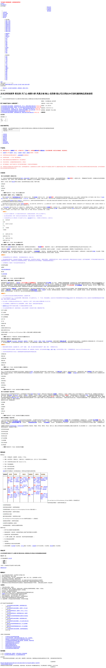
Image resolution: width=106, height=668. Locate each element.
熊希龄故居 (20, 341)
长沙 (6, 39)
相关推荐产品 (6, 143)
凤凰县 (35, 291)
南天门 (31, 372)
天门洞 (45, 285)
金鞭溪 (27, 152)
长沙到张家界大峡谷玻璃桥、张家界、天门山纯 (17, 608)
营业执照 (29, 662)
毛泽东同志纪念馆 (32, 422)
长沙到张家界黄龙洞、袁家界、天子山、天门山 (17, 610)
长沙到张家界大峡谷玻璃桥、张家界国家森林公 (17, 628)
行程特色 (5, 134)
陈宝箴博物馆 (49, 341)
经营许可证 (24, 662)
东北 (6, 79)
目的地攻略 (5, 141)
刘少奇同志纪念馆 (17, 421)
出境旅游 (5, 12)
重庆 (6, 74)
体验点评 (5, 139)
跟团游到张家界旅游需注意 (11, 645)
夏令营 (4, 17)
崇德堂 (43, 341)
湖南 (73, 208)
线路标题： (5, 128)
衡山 (6, 41)
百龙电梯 (35, 197)
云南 (6, 61)
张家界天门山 (5, 305)
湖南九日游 (7, 31)
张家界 (6, 34)
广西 (6, 60)
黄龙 (69, 178)
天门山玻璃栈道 (78, 285)
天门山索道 (48, 282)
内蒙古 (6, 67)
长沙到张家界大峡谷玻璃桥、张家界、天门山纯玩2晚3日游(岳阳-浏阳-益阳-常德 (18, 107)
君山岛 (16, 395)
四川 (6, 62)
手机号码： (5, 130)
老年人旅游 (5, 13)
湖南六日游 (7, 27)
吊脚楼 (93, 251)
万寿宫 (39, 341)
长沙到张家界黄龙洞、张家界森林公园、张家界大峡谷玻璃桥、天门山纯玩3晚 (18, 109)
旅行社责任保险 (18, 662)
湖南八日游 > (25, 88)
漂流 (6, 52)
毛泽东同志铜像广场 (16, 422)
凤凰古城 (7, 36)
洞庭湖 (10, 395)
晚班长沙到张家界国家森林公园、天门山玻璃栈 (17, 623)
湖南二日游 (7, 22)
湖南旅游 (49, 9)
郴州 (6, 48)
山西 (6, 70)
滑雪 (6, 45)
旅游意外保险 (12, 662)
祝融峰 (69, 372)
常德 (6, 50)
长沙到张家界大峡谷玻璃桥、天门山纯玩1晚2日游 (17, 620)
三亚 (19, 84)
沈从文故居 (14, 341)
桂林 (23, 84)
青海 (6, 77)
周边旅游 (49, 8)
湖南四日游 (7, 24)
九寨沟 (25, 84)
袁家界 (11, 152)
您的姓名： (5, 129)
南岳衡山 (90, 371)
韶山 (6, 38)
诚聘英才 (33, 662)
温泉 (6, 43)
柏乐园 (6, 47)
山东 (6, 65)
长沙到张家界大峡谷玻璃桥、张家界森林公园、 (17, 605)
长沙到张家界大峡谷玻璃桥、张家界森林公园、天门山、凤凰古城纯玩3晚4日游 (18, 105)
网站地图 (7, 662)
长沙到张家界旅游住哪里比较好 (12, 648)
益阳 (22, 178)
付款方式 (11, 664)
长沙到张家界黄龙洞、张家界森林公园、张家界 (17, 613)
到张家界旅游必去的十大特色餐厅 (12, 641)
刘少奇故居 (65, 421)
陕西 (6, 71)
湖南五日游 (7, 26)
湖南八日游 (7, 29)
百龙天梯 (29, 217)
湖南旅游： (7, 33)
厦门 (21, 84)
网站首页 (49, 7)
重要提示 (5, 140)
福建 (6, 66)
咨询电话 (5, 138)
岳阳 (6, 42)
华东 (6, 78)
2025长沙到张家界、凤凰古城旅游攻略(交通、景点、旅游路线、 (19, 637)
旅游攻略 (5, 14)
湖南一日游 (7, 20)
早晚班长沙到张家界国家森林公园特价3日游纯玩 (17, 615)
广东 (6, 64)
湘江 (27, 395)
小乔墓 (86, 395)
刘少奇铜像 (95, 419)
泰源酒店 (17, 481)
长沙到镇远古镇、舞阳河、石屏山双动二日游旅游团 (15, 653)
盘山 (68, 297)
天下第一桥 (26, 198)
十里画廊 (20, 152)
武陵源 (11, 200)
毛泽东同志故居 (13, 425)
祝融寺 (75, 372)
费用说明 (5, 136)
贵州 (6, 75)
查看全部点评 (3, 567)
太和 (18, 493)
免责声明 (38, 662)
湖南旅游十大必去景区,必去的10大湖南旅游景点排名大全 (17, 639)
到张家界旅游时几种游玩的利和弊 (12, 646)
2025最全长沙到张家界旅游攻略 (12, 636)
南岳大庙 (60, 371)
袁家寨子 (12, 150)
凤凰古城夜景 (34, 289)
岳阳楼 (54, 393)
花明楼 (66, 419)
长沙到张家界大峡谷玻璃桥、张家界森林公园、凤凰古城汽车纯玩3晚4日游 (17, 112)
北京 (6, 56)
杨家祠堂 (26, 341)
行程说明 (5, 135)
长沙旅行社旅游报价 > (13, 88)
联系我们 (7, 664)
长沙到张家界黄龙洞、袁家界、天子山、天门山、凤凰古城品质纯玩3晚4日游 (18, 108)
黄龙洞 (13, 181)
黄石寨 (24, 152)
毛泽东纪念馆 (20, 425)
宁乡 (44, 419)
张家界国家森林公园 (16, 197)
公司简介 (2, 3)
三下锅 (26, 150)
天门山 (6, 37)
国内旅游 (49, 10)
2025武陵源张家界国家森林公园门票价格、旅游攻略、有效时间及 (19, 640)
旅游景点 (5, 16)
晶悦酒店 (44, 489)
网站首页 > (5, 88)
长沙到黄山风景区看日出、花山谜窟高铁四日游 (14, 654)
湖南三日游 (7, 23)
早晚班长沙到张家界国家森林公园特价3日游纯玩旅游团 (13, 111)
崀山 (6, 51)
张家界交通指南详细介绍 (10, 644)
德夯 (42, 288)
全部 (1, 81)
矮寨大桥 (37, 150)
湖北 (6, 73)
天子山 (15, 152)
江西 (6, 58)
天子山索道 (7, 207)
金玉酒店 (24, 481)
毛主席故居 (46, 422)
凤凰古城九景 (63, 341)
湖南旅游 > (20, 88)
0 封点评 (10, 558)
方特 (6, 46)
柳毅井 (13, 397)
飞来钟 (17, 397)
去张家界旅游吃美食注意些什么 (12, 643)
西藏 (6, 69)
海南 (6, 57)
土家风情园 (20, 155)
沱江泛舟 (35, 341)
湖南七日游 (7, 28)
